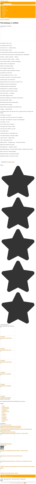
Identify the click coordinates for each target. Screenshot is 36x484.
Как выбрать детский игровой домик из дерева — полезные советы (14, 450)
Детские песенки (5, 408)
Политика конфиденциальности (7, 476)
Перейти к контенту (4, 1)
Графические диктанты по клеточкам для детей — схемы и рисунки (14, 433)
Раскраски (3, 14)
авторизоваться (22, 401)
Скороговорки (6, 17)
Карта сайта (4, 475)
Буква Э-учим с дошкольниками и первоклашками (10, 426)
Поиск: (1, 3)
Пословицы (4, 13)
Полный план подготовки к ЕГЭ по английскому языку (11, 455)
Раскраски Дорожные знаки (5, 443)
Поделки (4, 415)
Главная (2, 19)
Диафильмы (4, 410)
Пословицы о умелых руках (6, 337)
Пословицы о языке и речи (5, 349)
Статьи (3, 421)
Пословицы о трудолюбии (5, 373)
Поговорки (4, 11)
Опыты (3, 412)
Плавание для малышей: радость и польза (9, 473)
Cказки (3, 6)
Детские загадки (4, 7)
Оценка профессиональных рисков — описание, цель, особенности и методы (16, 461)
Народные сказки (5, 10)
